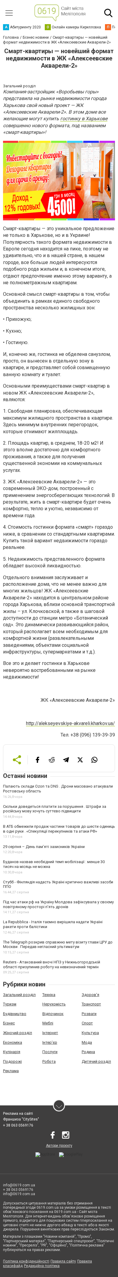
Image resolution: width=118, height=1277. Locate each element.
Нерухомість (54, 1004)
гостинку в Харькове (83, 118)
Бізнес (9, 1023)
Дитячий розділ (96, 1061)
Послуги (49, 1052)
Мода (87, 1042)
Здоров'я (90, 994)
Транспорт (91, 1004)
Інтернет (50, 1032)
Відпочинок (53, 1013)
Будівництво (14, 1013)
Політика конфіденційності (26, 1261)
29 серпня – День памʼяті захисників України (44, 846)
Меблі (47, 1023)
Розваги (89, 1013)
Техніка (48, 994)
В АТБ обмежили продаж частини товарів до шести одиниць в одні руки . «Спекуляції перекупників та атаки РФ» (59, 829)
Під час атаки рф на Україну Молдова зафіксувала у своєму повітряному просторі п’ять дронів (58, 904)
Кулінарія (11, 1052)
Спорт (87, 1023)
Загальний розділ (19, 994)
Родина (88, 1052)
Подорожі (12, 1061)
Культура (90, 1032)
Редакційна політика (42, 1266)
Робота (49, 1061)
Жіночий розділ (17, 1032)
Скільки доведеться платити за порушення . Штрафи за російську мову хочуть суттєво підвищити (54, 809)
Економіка (12, 1042)
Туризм (9, 1004)
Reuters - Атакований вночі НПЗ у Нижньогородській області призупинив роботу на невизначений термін (51, 964)
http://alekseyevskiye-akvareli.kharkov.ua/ (70, 723)
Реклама (11, 1071)
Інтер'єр (49, 1042)
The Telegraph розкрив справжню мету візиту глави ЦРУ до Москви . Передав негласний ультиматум (58, 944)
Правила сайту (63, 1261)
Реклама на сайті (18, 1113)
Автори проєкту (59, 1145)
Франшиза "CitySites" (21, 1119)
